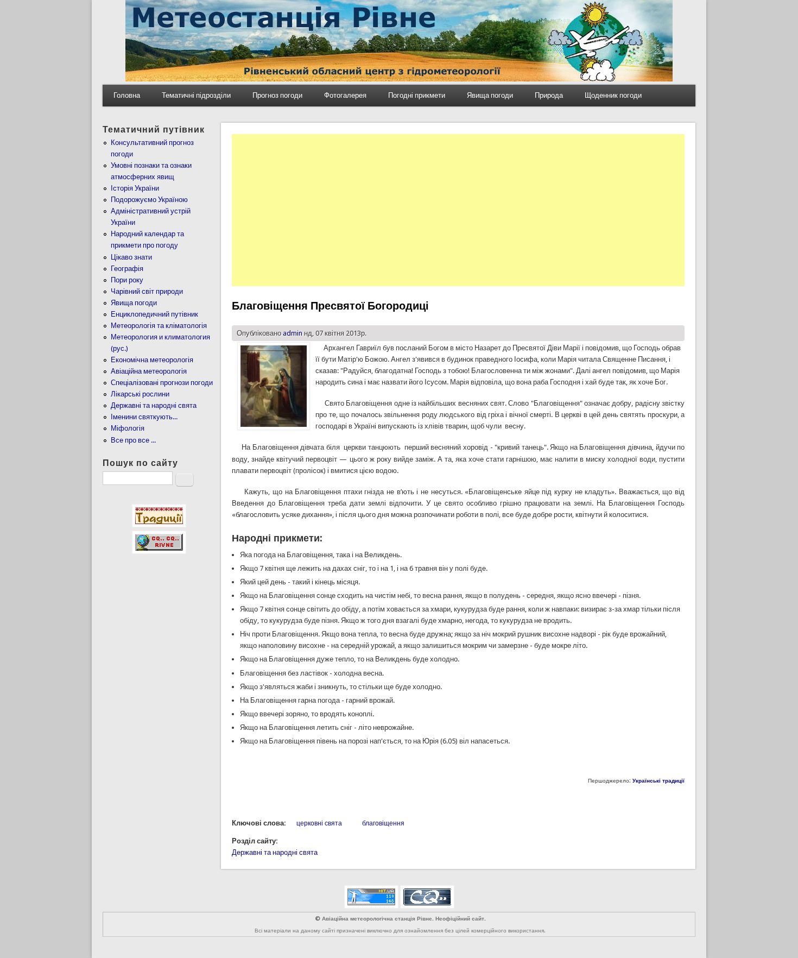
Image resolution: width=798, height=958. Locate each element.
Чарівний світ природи (147, 291)
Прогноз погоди (277, 95)
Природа (549, 95)
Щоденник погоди (613, 95)
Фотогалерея (345, 95)
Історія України (135, 188)
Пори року (127, 280)
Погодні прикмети (416, 95)
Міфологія (127, 428)
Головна (126, 95)
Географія (127, 268)
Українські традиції (658, 781)
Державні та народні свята (275, 852)
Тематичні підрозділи (196, 95)
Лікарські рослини (140, 394)
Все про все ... (133, 440)
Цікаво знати (131, 257)
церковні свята (319, 823)
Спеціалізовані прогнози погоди (162, 383)
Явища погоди (490, 95)
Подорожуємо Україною (149, 200)
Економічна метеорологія (152, 360)
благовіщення (383, 823)
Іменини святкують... (144, 417)
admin (292, 333)
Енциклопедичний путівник (154, 314)
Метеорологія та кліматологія (159, 326)
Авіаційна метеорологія (149, 371)
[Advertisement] (458, 210)
